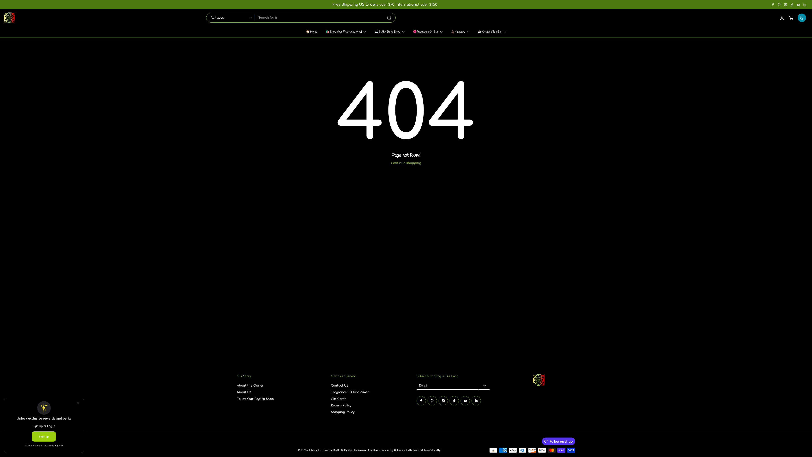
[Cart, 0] (791, 17)
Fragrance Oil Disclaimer (350, 392)
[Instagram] (785, 4)
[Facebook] (773, 4)
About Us (244, 392)
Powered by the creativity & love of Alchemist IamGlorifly (397, 450)
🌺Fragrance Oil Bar (425, 32)
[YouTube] (798, 4)
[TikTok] (792, 4)
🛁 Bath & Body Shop (387, 32)
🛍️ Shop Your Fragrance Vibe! (344, 32)
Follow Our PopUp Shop (255, 398)
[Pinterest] (779, 4)
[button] (277, 376)
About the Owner (250, 385)
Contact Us (339, 385)
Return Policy (341, 405)
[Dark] (802, 18)
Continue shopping (406, 163)
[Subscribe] (484, 386)
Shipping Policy (343, 412)
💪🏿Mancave (458, 32)
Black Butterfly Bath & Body (330, 450)
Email (423, 385)
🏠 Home (311, 32)
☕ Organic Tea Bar (490, 32)
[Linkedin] (804, 4)
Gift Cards (338, 398)
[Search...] (389, 18)
